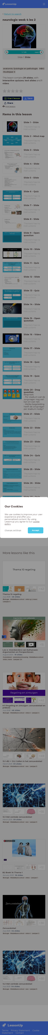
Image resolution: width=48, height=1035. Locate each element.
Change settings (13, 530)
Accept (35, 530)
